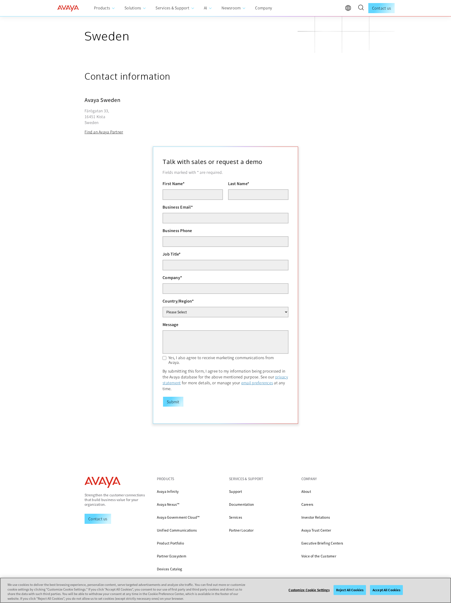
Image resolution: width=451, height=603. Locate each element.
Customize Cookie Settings (308, 590)
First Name (174, 183)
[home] (68, 8)
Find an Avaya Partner (104, 132)
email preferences (257, 382)
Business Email (178, 207)
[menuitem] (104, 8)
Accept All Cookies (386, 590)
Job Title (172, 254)
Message (170, 324)
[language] (349, 9)
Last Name (238, 183)
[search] (361, 8)
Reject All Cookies (349, 590)
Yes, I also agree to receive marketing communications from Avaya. (221, 360)
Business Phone (177, 230)
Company (172, 277)
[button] (361, 8)
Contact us (381, 8)
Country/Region (178, 301)
